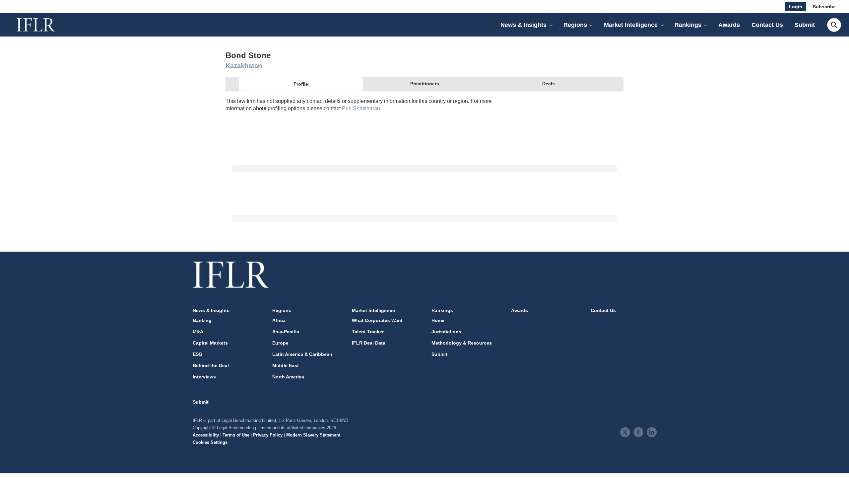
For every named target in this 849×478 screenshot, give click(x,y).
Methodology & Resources (461, 343)
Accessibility (206, 435)
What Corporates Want (377, 320)
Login (795, 6)
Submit (805, 25)
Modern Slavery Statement (313, 435)
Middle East (285, 365)
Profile (301, 84)
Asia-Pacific (285, 331)
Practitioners (424, 83)
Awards (729, 25)
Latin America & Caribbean (302, 354)
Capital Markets (210, 343)
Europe (280, 343)
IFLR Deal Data (368, 343)
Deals (548, 83)
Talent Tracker (368, 331)
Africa (279, 320)
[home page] (43, 25)
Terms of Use (236, 435)
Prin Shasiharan (361, 108)
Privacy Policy (268, 435)
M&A (198, 331)
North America (288, 376)
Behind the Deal (211, 365)
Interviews (204, 376)
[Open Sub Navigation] (550, 25)
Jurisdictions (446, 331)
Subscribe (824, 6)
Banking (202, 320)
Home (437, 320)
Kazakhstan (244, 65)
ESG (197, 354)
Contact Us (767, 25)
